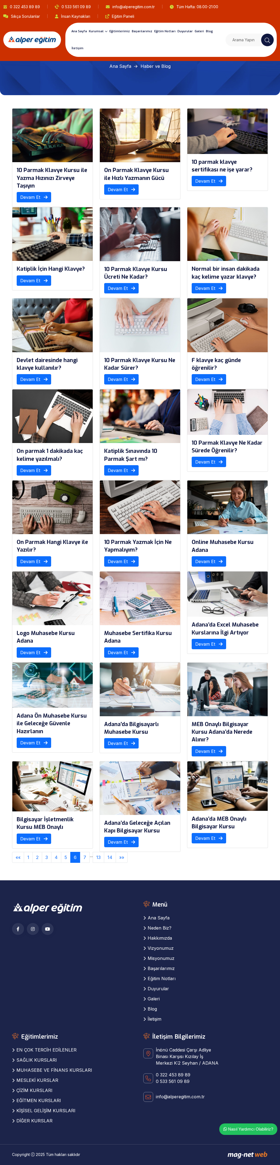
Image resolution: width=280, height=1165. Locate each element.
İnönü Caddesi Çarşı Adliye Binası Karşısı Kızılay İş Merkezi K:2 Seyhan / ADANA (187, 1056)
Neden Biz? (159, 928)
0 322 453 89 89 (25, 6)
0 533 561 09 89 (76, 6)
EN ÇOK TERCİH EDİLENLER (46, 1050)
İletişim (77, 48)
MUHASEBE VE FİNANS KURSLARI (54, 1070)
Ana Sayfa (79, 31)
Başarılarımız (142, 31)
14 (109, 857)
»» (121, 857)
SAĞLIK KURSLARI (36, 1060)
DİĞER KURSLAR (34, 1120)
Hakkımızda (160, 938)
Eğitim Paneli (123, 16)
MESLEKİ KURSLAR (37, 1080)
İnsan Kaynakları (75, 16)
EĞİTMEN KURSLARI (38, 1100)
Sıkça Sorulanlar (25, 16)
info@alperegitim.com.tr (133, 6)
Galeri (199, 31)
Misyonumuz (161, 958)
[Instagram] (33, 929)
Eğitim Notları (165, 31)
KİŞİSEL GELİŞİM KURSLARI (45, 1110)
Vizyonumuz (161, 948)
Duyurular (185, 31)
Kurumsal (96, 31)
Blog (209, 31)
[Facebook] (18, 929)
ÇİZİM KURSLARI (34, 1090)
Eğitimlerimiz (119, 31)
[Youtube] (48, 929)
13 (98, 857)
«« (18, 857)
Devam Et (31, 197)
